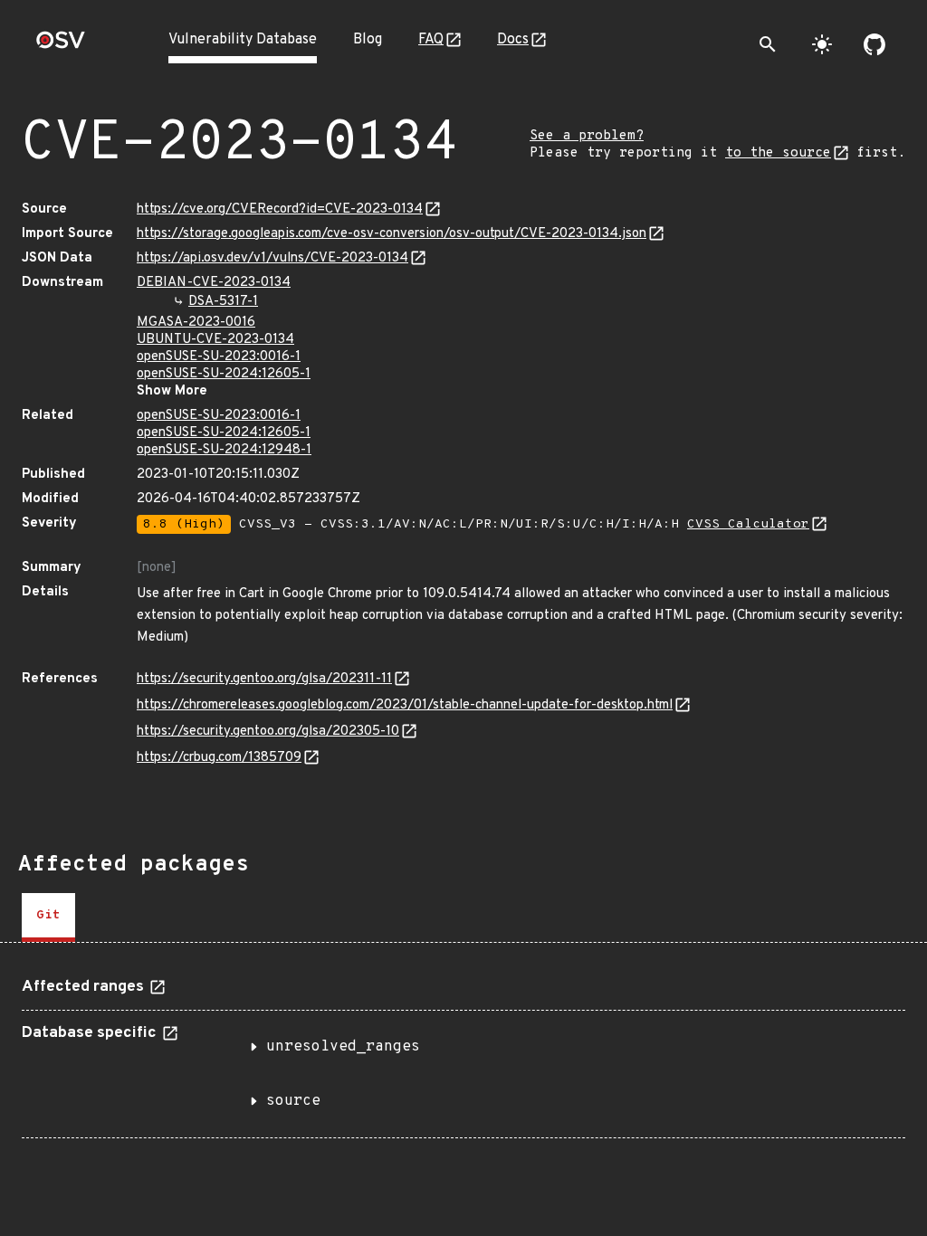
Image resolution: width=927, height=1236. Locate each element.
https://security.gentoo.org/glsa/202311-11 (264, 679)
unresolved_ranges (343, 1047)
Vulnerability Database (242, 40)
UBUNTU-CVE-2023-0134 (215, 339)
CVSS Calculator (748, 524)
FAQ (431, 40)
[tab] (48, 917)
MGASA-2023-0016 (196, 322)
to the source (778, 153)
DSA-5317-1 (223, 301)
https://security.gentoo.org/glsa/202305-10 (268, 731)
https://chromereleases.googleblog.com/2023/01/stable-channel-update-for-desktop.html (405, 705)
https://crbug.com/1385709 (219, 757)
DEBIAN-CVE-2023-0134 (214, 282)
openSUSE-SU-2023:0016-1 (219, 357)
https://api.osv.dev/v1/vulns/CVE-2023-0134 (272, 258)
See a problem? (587, 136)
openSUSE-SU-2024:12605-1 (224, 374)
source (293, 1101)
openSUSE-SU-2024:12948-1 (224, 450)
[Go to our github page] (874, 44)
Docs (513, 40)
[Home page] (60, 45)
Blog (367, 40)
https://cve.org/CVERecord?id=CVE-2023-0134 (280, 209)
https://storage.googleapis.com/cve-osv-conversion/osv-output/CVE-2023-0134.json (391, 233)
